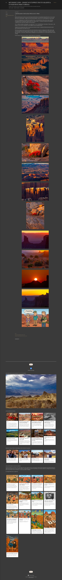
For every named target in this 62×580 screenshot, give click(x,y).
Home (31, 364)
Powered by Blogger (31, 575)
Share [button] (15, 333)
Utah (6, 16)
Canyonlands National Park (10, 15)
